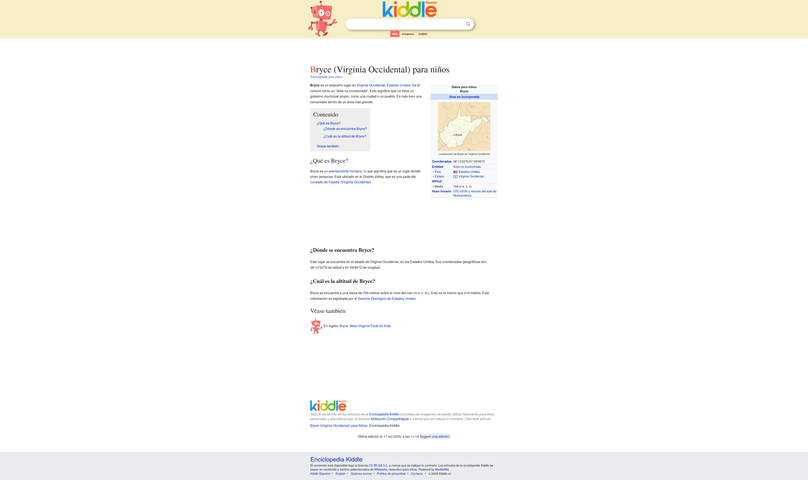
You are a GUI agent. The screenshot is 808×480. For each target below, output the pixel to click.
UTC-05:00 (460, 191)
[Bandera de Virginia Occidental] (455, 176)
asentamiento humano (345, 171)
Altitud (437, 181)
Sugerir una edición (434, 436)
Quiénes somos (361, 473)
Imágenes (408, 34)
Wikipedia (380, 469)
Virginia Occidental (471, 176)
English (423, 34)
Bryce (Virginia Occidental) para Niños (338, 425)
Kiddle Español (320, 473)
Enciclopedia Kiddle (384, 414)
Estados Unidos (469, 171)
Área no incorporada (464, 97)
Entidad (437, 166)
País (438, 171)
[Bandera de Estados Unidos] (455, 171)
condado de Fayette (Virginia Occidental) (340, 182)
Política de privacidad (391, 473)
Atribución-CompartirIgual (390, 418)
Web (394, 34)
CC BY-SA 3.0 (378, 465)
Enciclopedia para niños (326, 76)
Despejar (459, 24)
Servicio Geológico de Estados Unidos (387, 298)
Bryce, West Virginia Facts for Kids (365, 325)
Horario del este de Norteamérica (474, 193)
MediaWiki (442, 469)
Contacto (417, 473)
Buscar (468, 24)
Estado (439, 176)
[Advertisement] (403, 50)
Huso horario (441, 191)
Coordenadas (442, 161)
